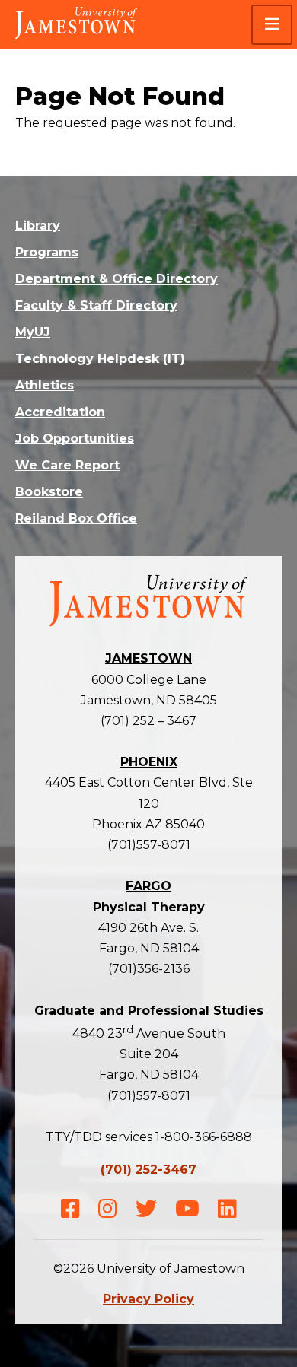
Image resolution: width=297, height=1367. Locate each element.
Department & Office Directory (116, 279)
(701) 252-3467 (148, 1169)
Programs (46, 252)
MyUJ (32, 332)
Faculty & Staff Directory (96, 305)
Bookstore (49, 492)
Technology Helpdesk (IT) (100, 358)
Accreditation (60, 412)
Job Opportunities (74, 438)
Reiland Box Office (76, 518)
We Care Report (67, 465)
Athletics (44, 385)
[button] (271, 25)
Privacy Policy (148, 1299)
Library (37, 225)
